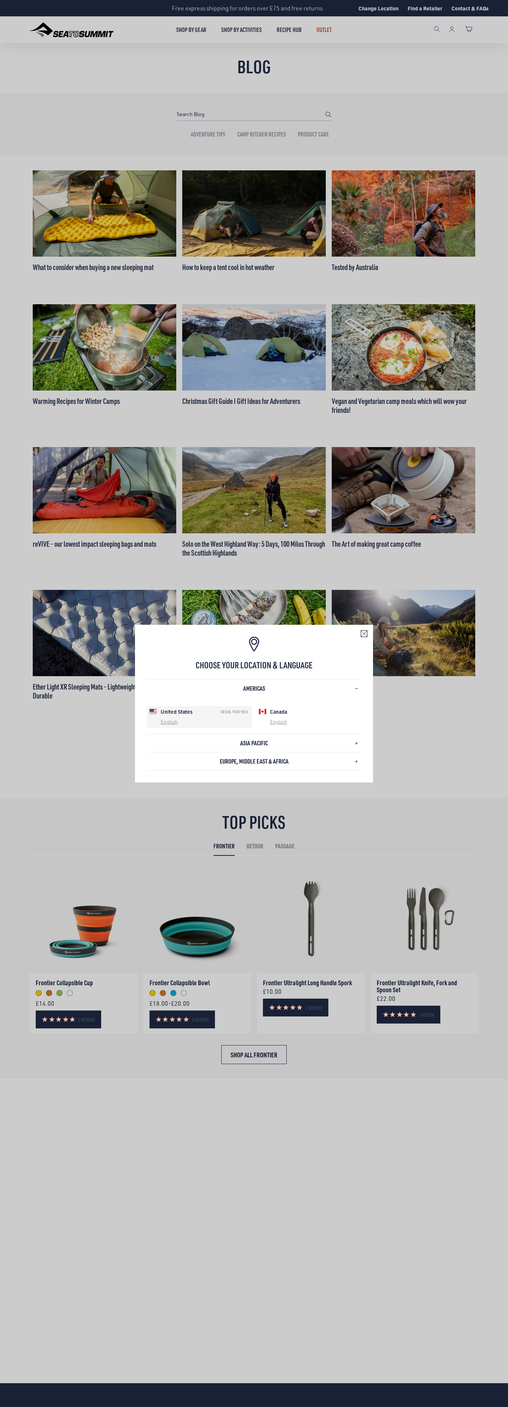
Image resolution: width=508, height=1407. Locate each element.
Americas (254, 688)
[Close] (364, 633)
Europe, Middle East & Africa (254, 761)
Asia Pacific (254, 743)
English (169, 722)
